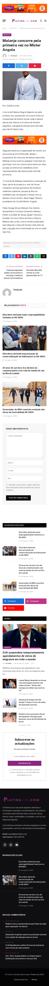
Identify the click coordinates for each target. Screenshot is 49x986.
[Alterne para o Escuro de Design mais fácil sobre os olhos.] (41, 21)
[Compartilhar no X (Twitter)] (22, 65)
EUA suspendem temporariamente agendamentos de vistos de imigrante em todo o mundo (23, 656)
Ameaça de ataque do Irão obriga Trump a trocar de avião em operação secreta (32, 702)
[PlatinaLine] (24, 21)
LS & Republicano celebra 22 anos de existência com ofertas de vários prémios (24, 946)
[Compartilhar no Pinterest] (35, 65)
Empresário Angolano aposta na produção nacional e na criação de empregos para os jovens (25, 936)
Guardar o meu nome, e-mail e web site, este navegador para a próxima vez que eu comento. (23, 487)
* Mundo (7, 647)
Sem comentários (11, 59)
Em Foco (7, 35)
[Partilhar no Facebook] (9, 65)
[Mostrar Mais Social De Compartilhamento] (44, 65)
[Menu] (4, 21)
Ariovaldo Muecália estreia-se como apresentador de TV (34, 272)
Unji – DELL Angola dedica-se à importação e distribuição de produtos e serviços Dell (23, 957)
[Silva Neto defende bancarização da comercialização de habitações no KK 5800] (24, 338)
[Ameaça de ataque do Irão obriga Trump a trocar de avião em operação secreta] (9, 703)
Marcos (8, 942)
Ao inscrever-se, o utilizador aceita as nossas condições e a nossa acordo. (25, 772)
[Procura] (45, 21)
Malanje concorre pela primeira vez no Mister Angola (22, 244)
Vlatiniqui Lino (11, 921)
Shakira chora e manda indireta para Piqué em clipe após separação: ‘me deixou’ (25, 925)
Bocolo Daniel (11, 953)
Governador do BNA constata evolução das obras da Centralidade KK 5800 (31, 585)
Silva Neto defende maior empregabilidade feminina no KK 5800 (31, 534)
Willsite (34, 980)
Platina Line (35, 974)
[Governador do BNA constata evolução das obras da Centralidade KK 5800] (24, 394)
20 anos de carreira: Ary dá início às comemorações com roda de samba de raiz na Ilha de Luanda (23, 371)
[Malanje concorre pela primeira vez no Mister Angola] (24, 85)
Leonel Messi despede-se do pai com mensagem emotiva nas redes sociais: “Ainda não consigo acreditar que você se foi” (32, 685)
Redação (14, 56)
